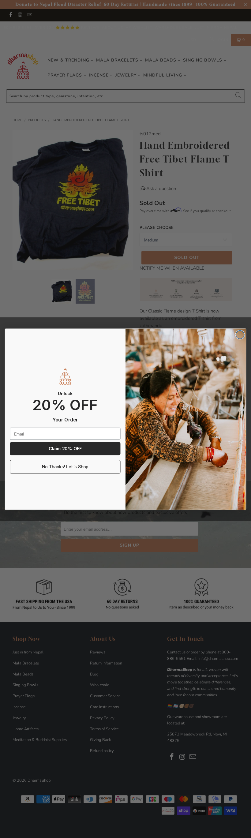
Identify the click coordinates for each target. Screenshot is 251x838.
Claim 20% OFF (65, 448)
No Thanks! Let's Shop (65, 466)
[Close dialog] (240, 334)
